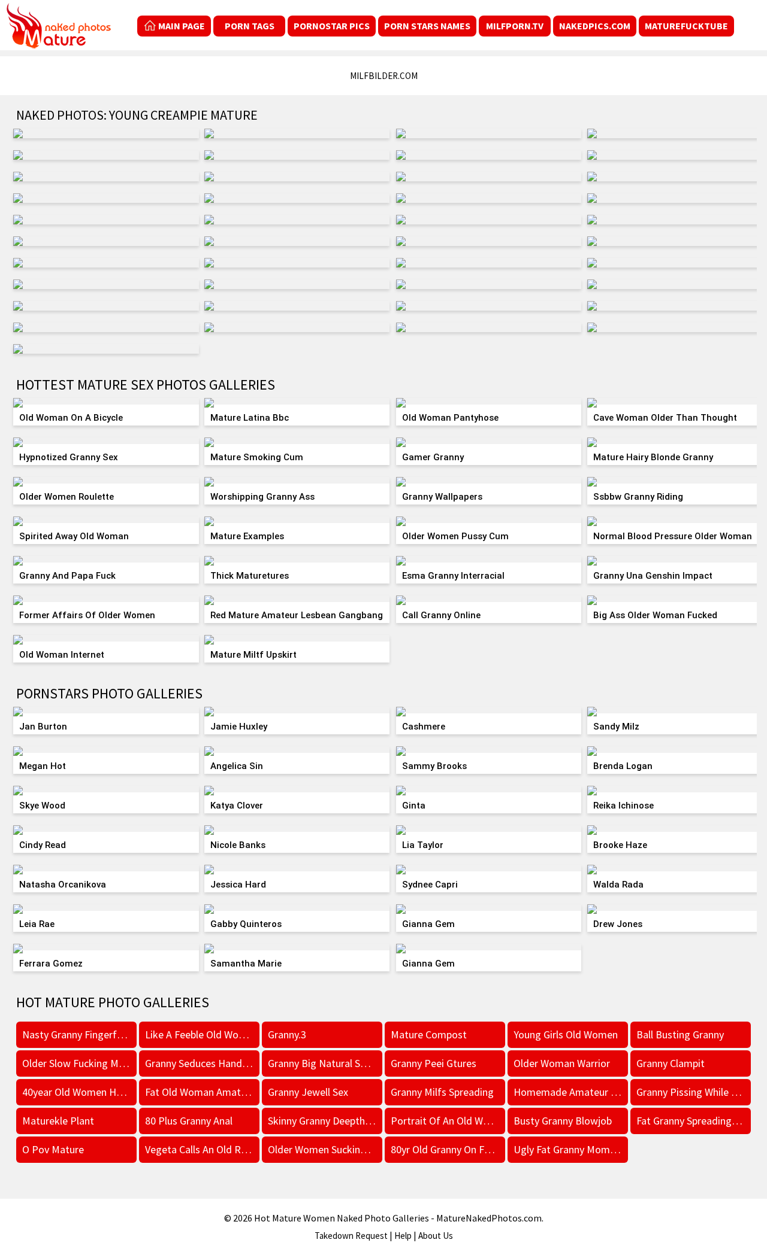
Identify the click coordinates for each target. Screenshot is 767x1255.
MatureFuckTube (686, 26)
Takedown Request (351, 1235)
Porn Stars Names (427, 26)
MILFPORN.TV (514, 26)
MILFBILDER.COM (384, 75)
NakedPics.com (594, 26)
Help (403, 1235)
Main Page (181, 26)
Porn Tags (249, 26)
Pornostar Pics (332, 26)
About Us (435, 1235)
